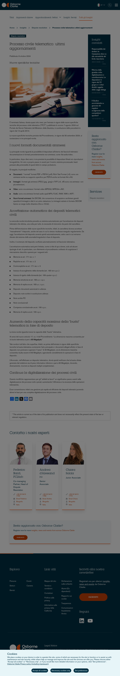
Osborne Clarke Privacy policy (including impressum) (28, 664)
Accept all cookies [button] (40, 670)
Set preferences (81, 670)
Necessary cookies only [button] (61, 670)
